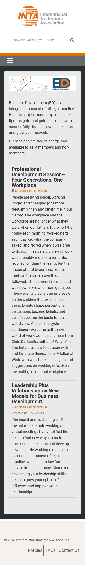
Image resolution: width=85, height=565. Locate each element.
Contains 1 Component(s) (31, 190)
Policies (35, 550)
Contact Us (69, 550)
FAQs (50, 550)
